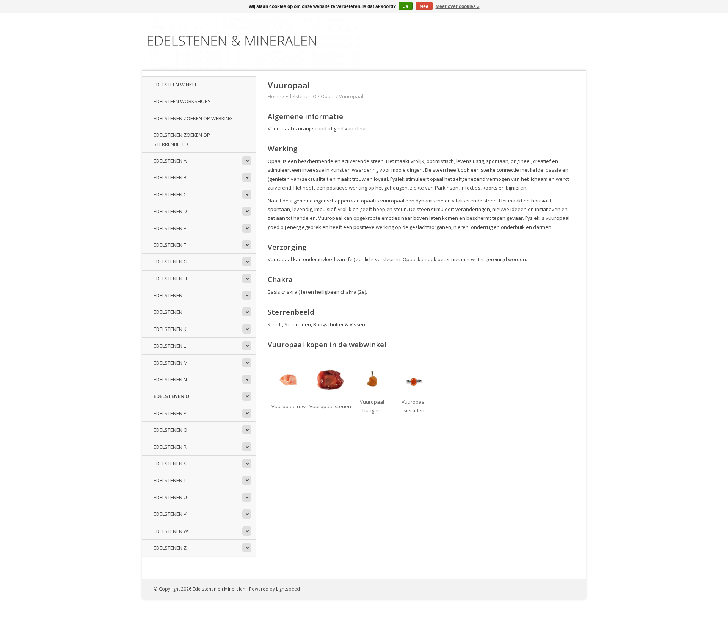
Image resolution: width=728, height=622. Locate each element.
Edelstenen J (169, 312)
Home (274, 96)
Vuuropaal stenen (330, 406)
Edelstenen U (170, 497)
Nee (424, 6)
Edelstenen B (170, 177)
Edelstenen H (170, 278)
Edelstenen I (169, 295)
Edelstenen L (170, 345)
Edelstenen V (170, 514)
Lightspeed (288, 589)
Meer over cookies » (458, 6)
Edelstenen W (171, 531)
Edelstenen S (170, 463)
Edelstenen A (170, 160)
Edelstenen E (170, 228)
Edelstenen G (170, 261)
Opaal (328, 96)
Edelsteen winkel (175, 84)
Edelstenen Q (170, 429)
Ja (405, 6)
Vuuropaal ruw (288, 406)
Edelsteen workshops (182, 101)
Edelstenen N (170, 379)
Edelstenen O (171, 396)
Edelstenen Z (170, 547)
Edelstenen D (170, 211)
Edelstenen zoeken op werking (193, 118)
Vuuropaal (351, 96)
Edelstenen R (170, 446)
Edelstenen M (171, 362)
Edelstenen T (170, 480)
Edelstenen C (170, 194)
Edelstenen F (170, 244)
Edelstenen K (170, 329)
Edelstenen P (170, 413)
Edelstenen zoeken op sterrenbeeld (182, 139)
